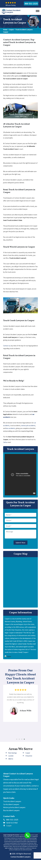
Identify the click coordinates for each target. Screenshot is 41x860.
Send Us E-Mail (12, 823)
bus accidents (10, 428)
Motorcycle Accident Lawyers (14, 807)
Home (5, 30)
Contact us (6, 346)
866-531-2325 (31, 3)
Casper (11, 30)
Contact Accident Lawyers (21, 857)
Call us (5, 442)
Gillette (10, 759)
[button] (16, 739)
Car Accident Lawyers (11, 804)
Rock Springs (12, 753)
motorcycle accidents (28, 425)
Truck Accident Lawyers (12, 801)
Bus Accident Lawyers (11, 810)
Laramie (10, 756)
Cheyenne (28, 756)
